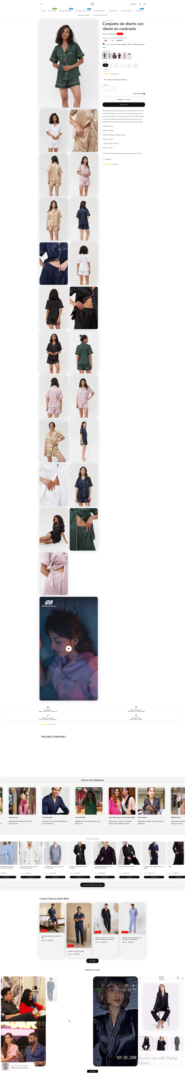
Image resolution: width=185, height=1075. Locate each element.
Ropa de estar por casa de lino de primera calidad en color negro (105, 938)
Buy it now (123, 104)
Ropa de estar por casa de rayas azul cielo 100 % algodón (132, 938)
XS (105, 65)
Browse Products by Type (92, 885)
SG (130, 65)
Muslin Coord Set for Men (76, 951)
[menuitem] (43, 11)
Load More (92, 1071)
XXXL (107, 69)
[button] (42, 4)
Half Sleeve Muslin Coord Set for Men (51, 936)
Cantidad (105, 85)
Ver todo (92, 961)
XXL (136, 65)
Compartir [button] (108, 159)
